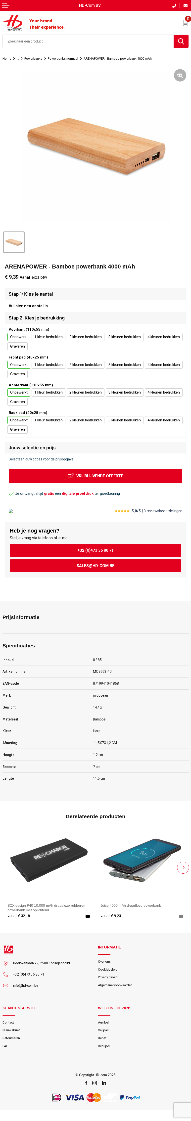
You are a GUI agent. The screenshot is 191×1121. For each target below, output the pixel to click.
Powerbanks (33, 58)
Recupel (104, 1046)
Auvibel (103, 1022)
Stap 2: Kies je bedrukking (37, 317)
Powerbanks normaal (63, 58)
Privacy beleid (108, 977)
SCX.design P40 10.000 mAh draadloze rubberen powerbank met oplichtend (46, 907)
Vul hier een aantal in (28, 306)
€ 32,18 (18, 916)
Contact (8, 1022)
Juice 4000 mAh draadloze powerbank (130, 905)
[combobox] (88, 41)
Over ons (104, 961)
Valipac (103, 1030)
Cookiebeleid (107, 969)
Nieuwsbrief (11, 1030)
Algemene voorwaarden (115, 985)
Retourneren (11, 1038)
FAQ (5, 1046)
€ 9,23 (110, 916)
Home (6, 58)
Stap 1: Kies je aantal (31, 294)
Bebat (102, 1038)
